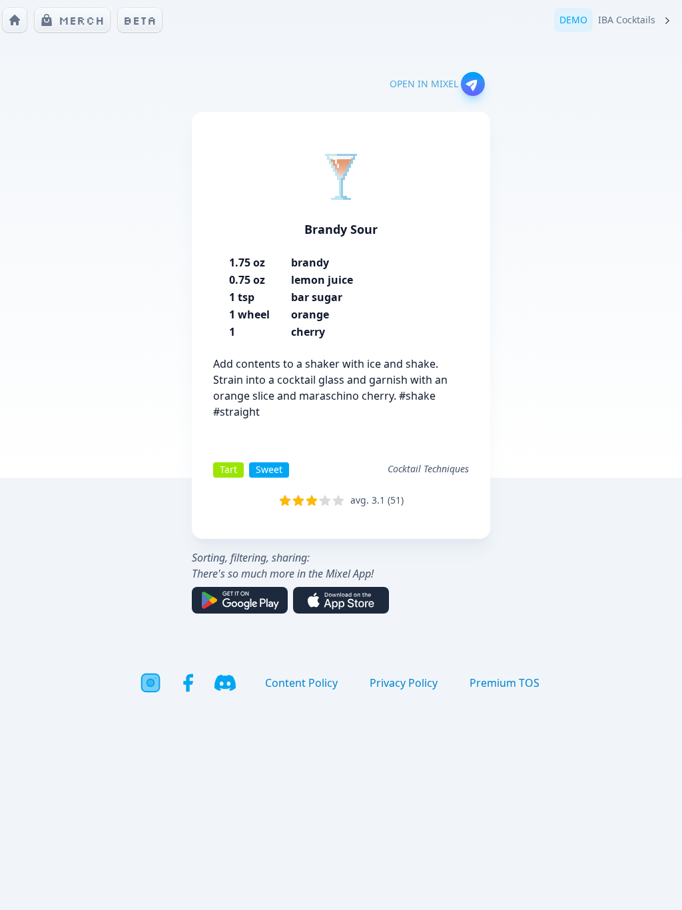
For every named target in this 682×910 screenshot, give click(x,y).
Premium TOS (504, 683)
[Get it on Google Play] (240, 600)
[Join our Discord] (225, 682)
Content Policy (301, 683)
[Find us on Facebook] (187, 682)
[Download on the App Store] (341, 600)
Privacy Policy (404, 683)
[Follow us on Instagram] (150, 682)
